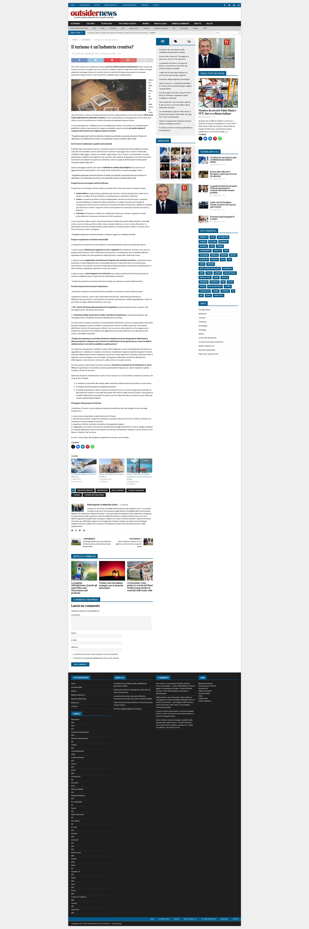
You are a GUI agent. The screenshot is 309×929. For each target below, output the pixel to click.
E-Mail (73, 640)
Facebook (204, 259)
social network (215, 286)
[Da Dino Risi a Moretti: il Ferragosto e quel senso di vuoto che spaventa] (175, 151)
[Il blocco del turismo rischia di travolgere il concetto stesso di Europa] (139, 466)
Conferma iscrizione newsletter (211, 342)
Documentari (76, 776)
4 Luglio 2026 (216, 209)
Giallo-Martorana (77, 814)
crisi (226, 250)
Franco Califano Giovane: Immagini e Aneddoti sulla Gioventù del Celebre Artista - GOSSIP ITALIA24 (174, 721)
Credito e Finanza (77, 757)
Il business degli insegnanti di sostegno (174, 79)
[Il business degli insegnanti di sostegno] (175, 159)
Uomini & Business (204, 701)
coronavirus (205, 250)
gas (229, 259)
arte (213, 237)
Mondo (146, 23)
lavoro (218, 273)
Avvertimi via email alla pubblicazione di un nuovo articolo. (96, 658)
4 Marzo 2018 (205, 117)
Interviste (74, 840)
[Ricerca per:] (226, 32)
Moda (103, 28)
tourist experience (136, 490)
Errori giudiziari (76, 802)
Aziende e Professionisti (80, 732)
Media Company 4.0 (111, 5)
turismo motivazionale (94, 495)
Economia (75, 23)
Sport (205, 28)
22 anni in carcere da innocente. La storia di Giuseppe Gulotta (175, 714)
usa (201, 295)
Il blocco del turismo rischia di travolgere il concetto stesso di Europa (139, 476)
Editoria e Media (77, 789)
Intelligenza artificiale (79, 28)
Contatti (156, 5)
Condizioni (202, 321)
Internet (74, 833)
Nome (73, 633)
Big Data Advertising (129, 5)
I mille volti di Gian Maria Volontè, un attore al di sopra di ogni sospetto (173, 74)
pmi (223, 282)
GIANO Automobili (204, 691)
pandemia (203, 282)
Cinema (195, 28)
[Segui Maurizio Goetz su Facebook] (75, 530)
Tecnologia (106, 23)
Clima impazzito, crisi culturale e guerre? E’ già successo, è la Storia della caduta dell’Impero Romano (175, 105)
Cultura (90, 23)
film (223, 259)
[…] (226, 131)
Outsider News (84, 5)
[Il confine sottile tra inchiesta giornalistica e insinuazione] (175, 175)
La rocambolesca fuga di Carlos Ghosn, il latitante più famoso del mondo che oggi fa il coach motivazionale (175, 114)
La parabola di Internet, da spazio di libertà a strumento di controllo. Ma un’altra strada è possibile (173, 66)
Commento (75, 615)
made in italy (205, 277)
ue (233, 291)
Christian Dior (203, 688)
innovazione (102, 490)
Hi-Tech (74, 827)
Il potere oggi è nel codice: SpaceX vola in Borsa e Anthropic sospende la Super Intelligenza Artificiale (175, 95)
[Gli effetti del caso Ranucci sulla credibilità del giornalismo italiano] (165, 151)
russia (202, 286)
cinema (220, 246)
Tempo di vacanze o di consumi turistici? (111, 475)
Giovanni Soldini (204, 693)
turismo (76, 495)
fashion (214, 259)
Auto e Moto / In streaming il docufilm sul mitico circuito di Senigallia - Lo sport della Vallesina (173, 684)
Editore (97, 5)
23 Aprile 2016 (79, 53)
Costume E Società (127, 23)
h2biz (202, 264)
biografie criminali (161, 28)
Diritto (197, 23)
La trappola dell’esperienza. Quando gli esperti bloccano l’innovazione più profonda (84, 588)
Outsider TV (75, 871)
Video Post (75, 909)
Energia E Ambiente (180, 23)
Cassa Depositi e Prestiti (207, 686)
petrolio (214, 282)
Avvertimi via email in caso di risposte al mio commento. (96, 654)
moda (216, 277)
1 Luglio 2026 (216, 222)
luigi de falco (230, 273)
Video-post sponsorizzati (208, 354)
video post (218, 295)
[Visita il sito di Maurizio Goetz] (72, 530)
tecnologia (205, 291)
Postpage (202, 329)
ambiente (203, 237)
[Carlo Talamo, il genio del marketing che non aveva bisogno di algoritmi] (186, 175)
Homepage (203, 325)
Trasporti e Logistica (78, 897)
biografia (224, 242)
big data (212, 242)
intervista (227, 268)
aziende (203, 242)
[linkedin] (239, 5)
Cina (94, 28)
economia (204, 255)
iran (201, 273)
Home (72, 5)
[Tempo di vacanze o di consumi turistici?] (111, 466)
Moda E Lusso (160, 23)
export (233, 255)
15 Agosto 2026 (216, 179)
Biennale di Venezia (205, 683)
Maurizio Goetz (93, 53)
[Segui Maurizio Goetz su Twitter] (79, 530)
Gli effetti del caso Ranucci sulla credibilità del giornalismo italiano (172, 51)
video (208, 295)
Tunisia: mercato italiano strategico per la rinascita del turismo (111, 585)
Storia (73, 890)
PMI (174, 28)
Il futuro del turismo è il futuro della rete (83, 475)
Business (203, 246)
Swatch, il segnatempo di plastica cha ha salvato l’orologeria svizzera (175, 122)
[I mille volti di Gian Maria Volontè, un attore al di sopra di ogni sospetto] (165, 159)
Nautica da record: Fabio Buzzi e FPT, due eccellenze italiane (217, 112)
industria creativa (85, 490)
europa (224, 255)
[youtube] (234, 5)
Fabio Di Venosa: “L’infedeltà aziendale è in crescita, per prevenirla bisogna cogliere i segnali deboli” (175, 86)
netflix (225, 277)
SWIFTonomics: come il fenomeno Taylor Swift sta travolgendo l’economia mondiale (174, 705)
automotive (223, 237)
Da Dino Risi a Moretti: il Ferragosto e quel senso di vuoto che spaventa (174, 57)
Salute (209, 23)
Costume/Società (77, 751)
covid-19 (217, 250)
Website (74, 647)
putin (230, 282)
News (73, 865)
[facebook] (225, 5)
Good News (75, 821)
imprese (210, 264)
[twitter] (229, 5)
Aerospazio (75, 719)
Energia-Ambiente (78, 795)
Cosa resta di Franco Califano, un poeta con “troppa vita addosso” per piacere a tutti (174, 726)
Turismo (146, 28)
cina (212, 246)
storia (228, 286)
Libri (72, 846)
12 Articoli (124, 504)
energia (214, 255)
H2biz (200, 696)
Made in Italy (134, 28)
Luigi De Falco (203, 698)
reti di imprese (118, 490)
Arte (123, 28)
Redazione (144, 5)
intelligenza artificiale (210, 268)
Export (73, 808)
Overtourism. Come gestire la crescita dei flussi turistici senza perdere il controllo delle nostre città (140, 587)
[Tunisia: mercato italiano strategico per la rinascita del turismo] (112, 571)
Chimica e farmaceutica (79, 738)
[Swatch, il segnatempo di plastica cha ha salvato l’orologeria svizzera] (165, 175)
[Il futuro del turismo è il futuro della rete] (84, 466)
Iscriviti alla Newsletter (208, 337)
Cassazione (184, 28)
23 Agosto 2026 (216, 165)
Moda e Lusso (76, 852)
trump (215, 291)
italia (209, 273)
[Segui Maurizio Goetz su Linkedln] (83, 530)
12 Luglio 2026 (216, 195)
